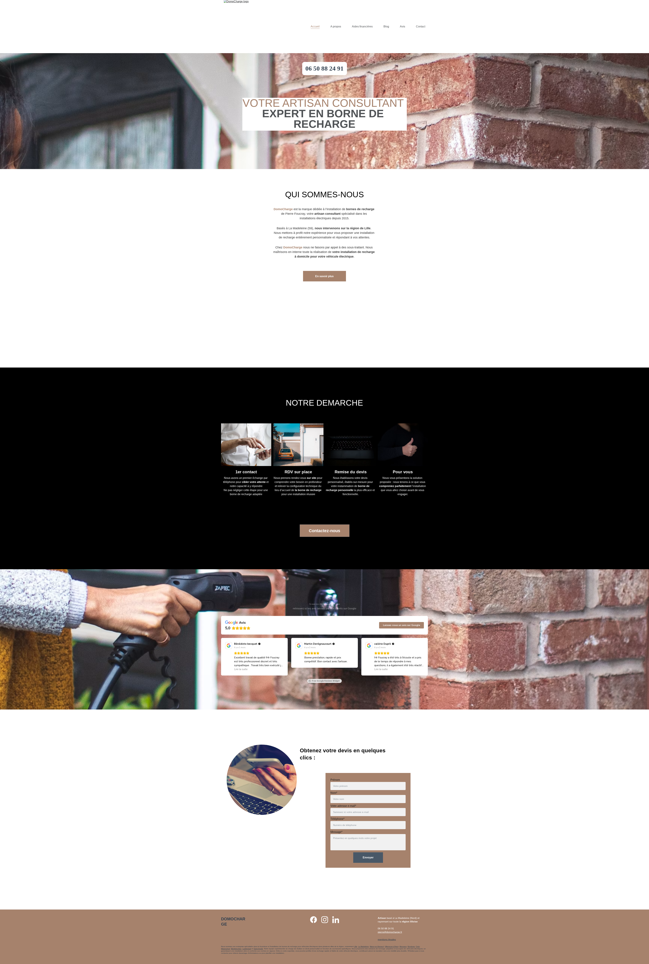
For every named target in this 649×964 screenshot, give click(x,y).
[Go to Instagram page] (326, 919)
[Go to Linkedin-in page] (335, 919)
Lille (355, 946)
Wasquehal (225, 949)
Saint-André (258, 949)
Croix (418, 946)
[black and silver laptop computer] (351, 444)
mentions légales (387, 939)
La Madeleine (363, 946)
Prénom (335, 779)
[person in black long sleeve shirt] (403, 444)
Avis (402, 26)
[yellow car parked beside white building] (298, 444)
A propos (335, 26)
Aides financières (362, 26)
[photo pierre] (324, 310)
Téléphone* (337, 818)
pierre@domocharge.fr (390, 932)
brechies (238, 949)
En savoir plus (324, 276)
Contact (420, 26)
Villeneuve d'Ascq (392, 946)
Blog (386, 26)
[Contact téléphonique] (246, 444)
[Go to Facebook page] (315, 919)
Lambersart (246, 949)
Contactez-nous (324, 530)
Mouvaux (403, 946)
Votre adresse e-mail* (343, 805)
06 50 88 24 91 (324, 68)
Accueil (315, 26)
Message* (336, 831)
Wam (233, 949)
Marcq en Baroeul (377, 946)
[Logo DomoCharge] (234, 936)
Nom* (333, 792)
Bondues (411, 946)
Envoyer (368, 857)
